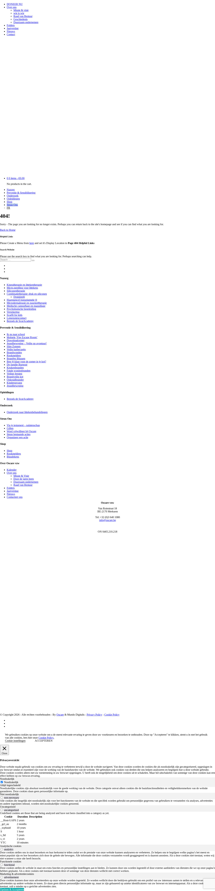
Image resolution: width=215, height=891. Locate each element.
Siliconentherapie (16, 290)
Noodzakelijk (11, 782)
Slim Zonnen (13, 346)
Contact (11, 34)
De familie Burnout (17, 364)
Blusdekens (13, 456)
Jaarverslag (12, 28)
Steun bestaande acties (18, 434)
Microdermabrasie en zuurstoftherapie (27, 302)
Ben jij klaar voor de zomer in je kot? (26, 361)
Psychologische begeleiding (21, 309)
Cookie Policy (111, 714)
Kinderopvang (14, 382)
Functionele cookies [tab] (10, 861)
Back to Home (7, 230)
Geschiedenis (20, 19)
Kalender (11, 469)
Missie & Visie (21, 475)
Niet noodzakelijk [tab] (9, 794)
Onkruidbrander (15, 379)
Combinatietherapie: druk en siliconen (27, 293)
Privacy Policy (94, 714)
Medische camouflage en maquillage (26, 306)
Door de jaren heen (23, 478)
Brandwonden (14, 352)
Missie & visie (21, 10)
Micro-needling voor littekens (22, 287)
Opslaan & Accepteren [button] (12, 889)
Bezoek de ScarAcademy (20, 321)
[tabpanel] (107, 790)
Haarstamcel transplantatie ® (22, 299)
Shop (9, 450)
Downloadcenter (15, 340)
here (31, 243)
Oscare (60, 714)
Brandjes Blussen (16, 358)
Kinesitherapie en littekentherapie (24, 284)
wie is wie (18, 13)
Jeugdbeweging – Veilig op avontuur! (27, 343)
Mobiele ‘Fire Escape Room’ (22, 337)
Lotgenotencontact (16, 318)
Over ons (11, 7)
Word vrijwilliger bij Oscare (21, 431)
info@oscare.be (107, 520)
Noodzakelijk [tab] (7, 778)
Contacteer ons (15, 497)
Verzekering (13, 312)
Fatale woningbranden (18, 370)
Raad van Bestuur (22, 16)
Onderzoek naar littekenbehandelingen (27, 412)
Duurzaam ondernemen (25, 22)
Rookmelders (14, 355)
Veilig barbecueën (16, 349)
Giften (10, 428)
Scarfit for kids (14, 315)
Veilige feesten (14, 373)
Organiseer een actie (17, 437)
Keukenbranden (15, 367)
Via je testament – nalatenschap (23, 425)
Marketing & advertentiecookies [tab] (17, 874)
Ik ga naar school (16, 334)
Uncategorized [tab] (7, 806)
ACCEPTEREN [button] (44, 740)
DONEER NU (15, 4)
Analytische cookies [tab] (10, 846)
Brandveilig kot (15, 376)
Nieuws (11, 31)
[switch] (2, 797)
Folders (11, 25)
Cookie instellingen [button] (15, 740)
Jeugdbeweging (15, 385)
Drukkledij (19, 296)
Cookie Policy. (46, 737)
